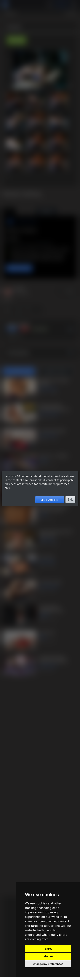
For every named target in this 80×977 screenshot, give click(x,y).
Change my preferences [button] (48, 963)
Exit (70, 499)
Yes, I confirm (49, 499)
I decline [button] (48, 956)
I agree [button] (48, 948)
